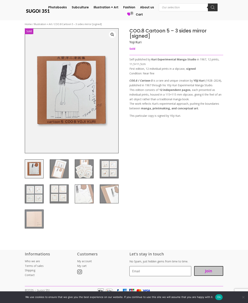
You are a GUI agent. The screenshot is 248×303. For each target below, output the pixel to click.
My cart (82, 266)
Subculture (80, 7)
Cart (139, 15)
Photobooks (57, 7)
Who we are (32, 261)
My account (84, 261)
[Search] (213, 7)
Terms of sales (34, 266)
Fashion (129, 7)
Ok (219, 297)
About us (147, 7)
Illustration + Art (106, 7)
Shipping (30, 270)
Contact (30, 275)
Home (28, 24)
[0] (129, 16)
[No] (243, 297)
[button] (112, 34)
